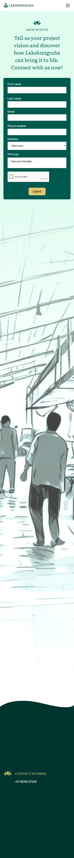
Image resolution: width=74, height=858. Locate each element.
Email (11, 111)
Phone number (17, 125)
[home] (18, 5)
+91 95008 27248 (25, 781)
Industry (13, 139)
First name (14, 84)
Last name (14, 98)
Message (13, 154)
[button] (67, 5)
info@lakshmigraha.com (32, 765)
